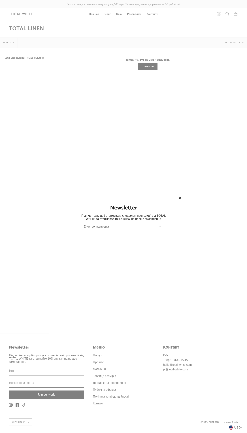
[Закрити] (180, 198)
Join (158, 226)
